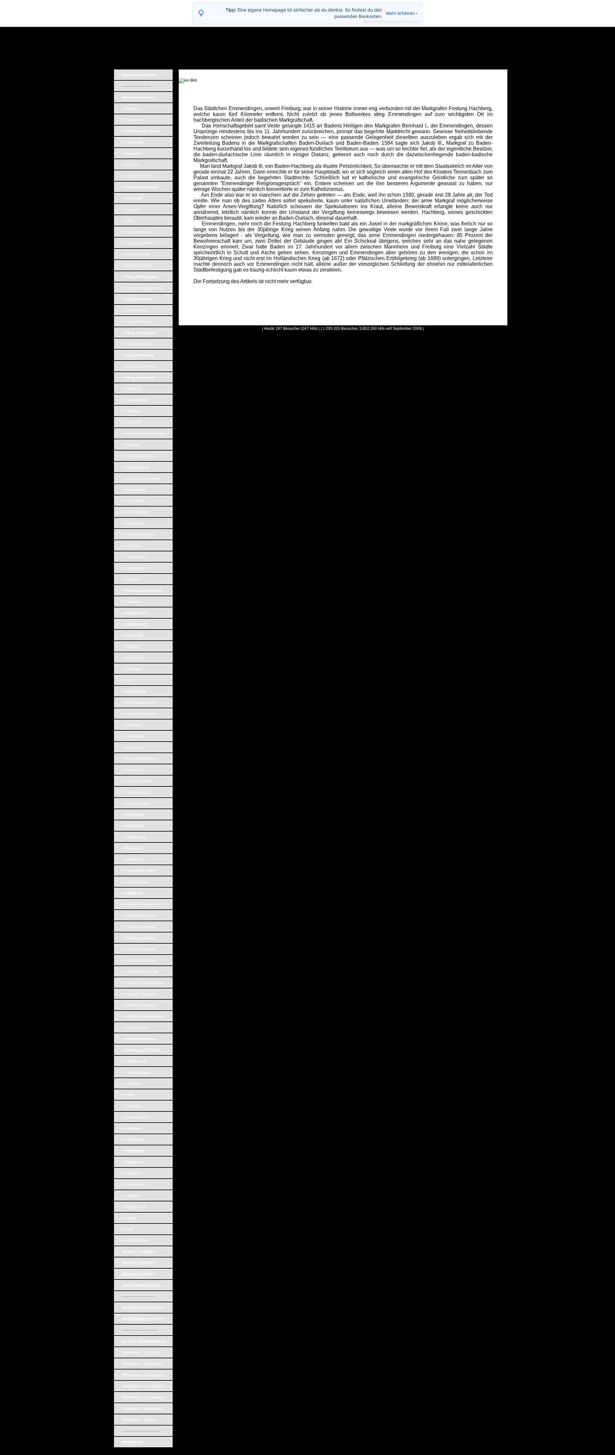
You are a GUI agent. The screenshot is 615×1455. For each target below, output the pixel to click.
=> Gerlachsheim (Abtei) (141, 478)
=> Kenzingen (132, 635)
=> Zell (127, 1229)
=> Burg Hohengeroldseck (142, 288)
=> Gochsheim (133, 501)
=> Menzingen (133, 736)
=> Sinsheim (131, 1083)
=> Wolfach (130, 1196)
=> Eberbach (132, 389)
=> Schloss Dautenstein (140, 904)
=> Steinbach (132, 1106)
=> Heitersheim (133, 568)
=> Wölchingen (133, 1184)
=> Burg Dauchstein (137, 243)
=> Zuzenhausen (135, 1240)
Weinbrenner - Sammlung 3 (143, 1386)
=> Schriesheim (134, 1027)
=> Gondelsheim (134, 512)
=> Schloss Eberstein (138, 927)
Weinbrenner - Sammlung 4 (143, 1397)
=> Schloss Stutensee (139, 994)
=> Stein (128, 1095)
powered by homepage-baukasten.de (392, 21)
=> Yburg (129, 1218)
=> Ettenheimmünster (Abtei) (144, 433)
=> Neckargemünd (136, 781)
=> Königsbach (133, 658)
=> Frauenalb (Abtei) (138, 456)
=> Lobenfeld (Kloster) (139, 714)
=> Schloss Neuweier (138, 949)
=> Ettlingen (131, 445)
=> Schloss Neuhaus (138, 1005)
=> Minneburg (132, 747)
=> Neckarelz (132, 770)
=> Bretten (130, 165)
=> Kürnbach (132, 669)
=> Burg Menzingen (137, 321)
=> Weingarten (133, 1140)
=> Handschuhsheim (138, 534)
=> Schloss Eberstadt (138, 915)
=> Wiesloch (131, 1173)
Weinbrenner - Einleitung (141, 1352)
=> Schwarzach (134, 1061)
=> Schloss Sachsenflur (140, 971)
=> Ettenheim (132, 422)
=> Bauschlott (132, 142)
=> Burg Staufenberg (138, 366)
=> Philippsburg (134, 837)
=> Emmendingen (135, 400)
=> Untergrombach (136, 1117)
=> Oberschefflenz (136, 803)
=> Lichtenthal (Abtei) (138, 702)
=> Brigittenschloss (137, 176)
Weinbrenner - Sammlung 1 (143, 1364)
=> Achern (130, 108)
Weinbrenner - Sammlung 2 (143, 1375)
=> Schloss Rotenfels (138, 960)
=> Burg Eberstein (136, 254)
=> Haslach (131, 546)
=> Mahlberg (131, 725)
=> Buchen (130, 209)
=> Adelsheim (132, 120)
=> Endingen (131, 411)
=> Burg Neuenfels (136, 344)
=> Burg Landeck (135, 310)
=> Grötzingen (133, 523)
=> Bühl (128, 221)
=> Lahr (128, 680)
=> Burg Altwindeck (137, 232)
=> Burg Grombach (137, 265)
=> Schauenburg (135, 882)
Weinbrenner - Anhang (139, 1420)
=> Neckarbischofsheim (140, 758)
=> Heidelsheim (134, 557)
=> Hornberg (132, 602)
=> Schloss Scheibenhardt (142, 983)
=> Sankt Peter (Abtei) (139, 871)
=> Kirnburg (131, 646)
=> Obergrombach (136, 792)
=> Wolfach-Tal (133, 1207)
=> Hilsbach (131, 579)
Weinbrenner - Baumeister (142, 1408)
